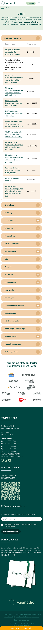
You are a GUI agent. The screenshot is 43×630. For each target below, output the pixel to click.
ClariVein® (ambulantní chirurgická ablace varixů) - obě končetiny (13, 134)
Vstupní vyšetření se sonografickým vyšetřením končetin (12, 52)
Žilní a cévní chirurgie (12, 38)
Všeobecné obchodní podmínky (27, 617)
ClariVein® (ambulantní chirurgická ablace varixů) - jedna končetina (14, 124)
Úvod (2, 8)
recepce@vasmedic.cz (14, 456)
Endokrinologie (10, 313)
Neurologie (8, 274)
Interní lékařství (10, 282)
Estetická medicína (11, 244)
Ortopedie (8, 267)
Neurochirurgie (10, 251)
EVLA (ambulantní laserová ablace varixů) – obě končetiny (14, 113)
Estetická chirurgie (11, 321)
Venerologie (9, 298)
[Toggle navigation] (39, 3)
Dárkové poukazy (11, 352)
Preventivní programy (12, 344)
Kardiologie (8, 228)
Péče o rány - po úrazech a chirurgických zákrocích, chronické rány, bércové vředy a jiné (14, 191)
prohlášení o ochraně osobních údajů (25, 524)
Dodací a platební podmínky (13, 614)
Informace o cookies (21, 620)
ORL (6, 259)
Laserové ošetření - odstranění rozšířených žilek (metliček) (13, 170)
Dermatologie (9, 236)
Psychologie (9, 290)
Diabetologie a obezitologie (14, 329)
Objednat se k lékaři (21, 628)
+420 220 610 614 (13, 454)
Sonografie (8, 220)
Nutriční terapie (10, 336)
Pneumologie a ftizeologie (14, 305)
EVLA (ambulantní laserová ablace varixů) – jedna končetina (14, 103)
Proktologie (8, 213)
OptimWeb (27, 625)
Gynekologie (9, 205)
